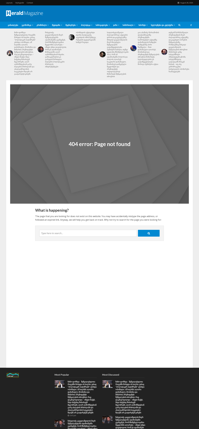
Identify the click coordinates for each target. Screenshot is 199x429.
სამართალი (128, 25)
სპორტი (142, 25)
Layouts (9, 2)
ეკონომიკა (26, 25)
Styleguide (19, 2)
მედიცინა (56, 25)
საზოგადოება (102, 25)
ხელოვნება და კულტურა (162, 25)
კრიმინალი (42, 25)
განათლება (13, 25)
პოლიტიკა (85, 25)
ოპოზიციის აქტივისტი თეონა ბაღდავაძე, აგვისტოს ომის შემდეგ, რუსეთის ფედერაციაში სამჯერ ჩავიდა (86, 37)
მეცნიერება (71, 25)
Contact (30, 2)
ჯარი (115, 25)
